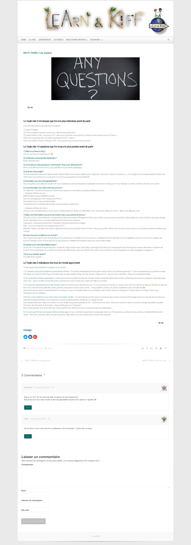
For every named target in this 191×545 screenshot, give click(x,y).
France (28, 348)
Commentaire (27, 464)
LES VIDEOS (58, 40)
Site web (25, 510)
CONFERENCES (44, 40)
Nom (24, 490)
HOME (23, 40)
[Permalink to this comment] (53, 387)
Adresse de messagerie (32, 500)
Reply (28, 407)
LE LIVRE (32, 40)
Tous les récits (37, 348)
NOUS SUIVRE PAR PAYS (76, 40)
